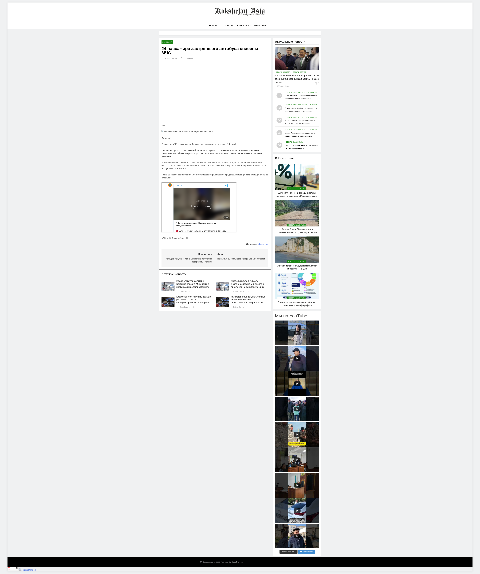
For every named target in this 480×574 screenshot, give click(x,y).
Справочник (244, 25)
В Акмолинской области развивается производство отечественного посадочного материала (301, 99)
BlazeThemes (237, 562)
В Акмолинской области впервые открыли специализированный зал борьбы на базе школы (297, 79)
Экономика (167, 42)
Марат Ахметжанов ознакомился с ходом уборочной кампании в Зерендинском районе (300, 123)
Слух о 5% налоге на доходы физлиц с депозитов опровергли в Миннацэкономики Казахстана (301, 148)
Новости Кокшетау (283, 72)
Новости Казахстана (294, 142)
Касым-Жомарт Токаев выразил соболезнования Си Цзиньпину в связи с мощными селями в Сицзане (297, 232)
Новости (213, 25)
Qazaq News (260, 25)
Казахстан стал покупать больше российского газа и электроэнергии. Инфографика (193, 300)
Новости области (299, 72)
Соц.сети (229, 25)
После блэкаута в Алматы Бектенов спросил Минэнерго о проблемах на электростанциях (192, 284)
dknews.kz (263, 244)
